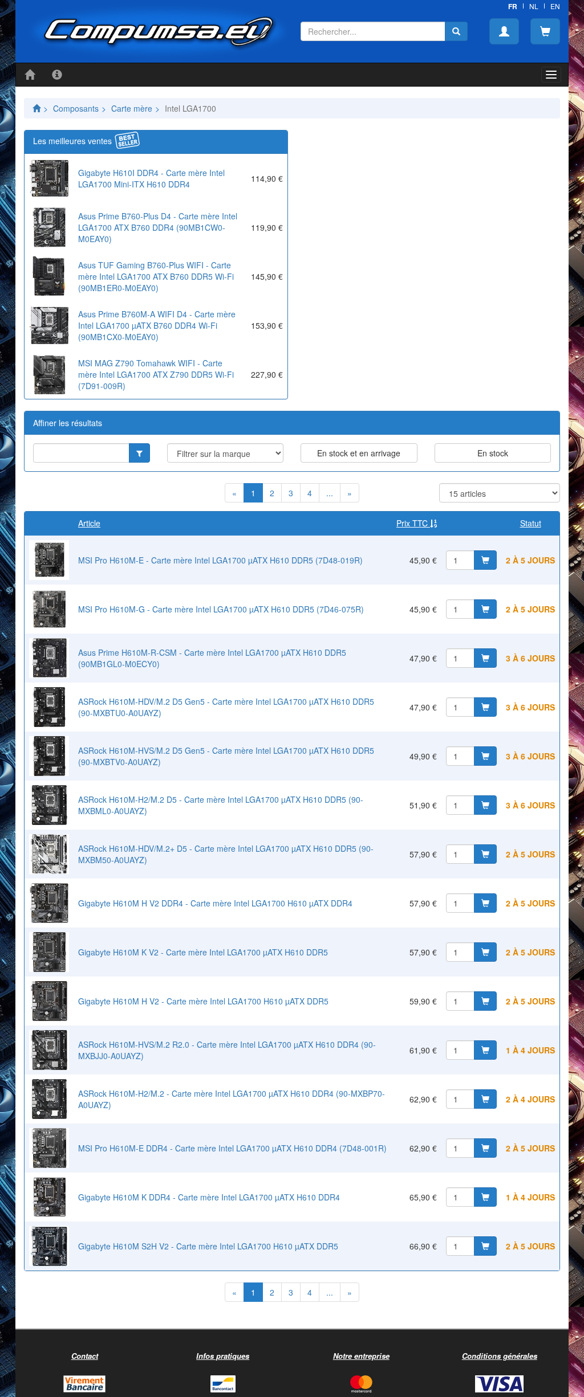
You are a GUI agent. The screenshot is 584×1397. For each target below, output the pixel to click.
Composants (76, 108)
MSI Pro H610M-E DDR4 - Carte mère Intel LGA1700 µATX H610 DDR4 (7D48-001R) (232, 1148)
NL (533, 6)
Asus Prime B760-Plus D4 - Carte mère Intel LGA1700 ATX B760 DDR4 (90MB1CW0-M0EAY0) (157, 227)
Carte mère (131, 108)
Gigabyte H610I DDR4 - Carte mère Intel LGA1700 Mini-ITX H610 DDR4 (151, 178)
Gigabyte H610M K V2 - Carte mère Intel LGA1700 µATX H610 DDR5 (203, 952)
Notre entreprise (361, 1355)
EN (555, 6)
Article (89, 523)
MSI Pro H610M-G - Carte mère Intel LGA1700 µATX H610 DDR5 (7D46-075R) (221, 609)
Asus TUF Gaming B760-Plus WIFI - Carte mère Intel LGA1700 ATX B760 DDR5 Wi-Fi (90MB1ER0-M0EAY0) (156, 276)
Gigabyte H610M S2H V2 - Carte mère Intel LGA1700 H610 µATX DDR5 (208, 1246)
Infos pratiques (222, 1355)
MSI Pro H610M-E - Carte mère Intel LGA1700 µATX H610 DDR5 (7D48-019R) (220, 560)
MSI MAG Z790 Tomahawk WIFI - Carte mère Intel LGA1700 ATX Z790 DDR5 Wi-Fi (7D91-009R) (156, 374)
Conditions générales (499, 1355)
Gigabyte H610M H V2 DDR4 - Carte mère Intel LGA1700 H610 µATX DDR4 (215, 903)
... (329, 493)
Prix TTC (413, 523)
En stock (492, 453)
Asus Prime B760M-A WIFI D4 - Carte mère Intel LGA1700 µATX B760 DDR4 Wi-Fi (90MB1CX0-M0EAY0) (157, 325)
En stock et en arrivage (358, 453)
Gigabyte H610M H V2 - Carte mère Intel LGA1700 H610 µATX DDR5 (203, 1001)
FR (512, 6)
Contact (84, 1355)
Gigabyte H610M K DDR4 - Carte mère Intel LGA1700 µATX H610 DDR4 (209, 1197)
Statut (530, 523)
